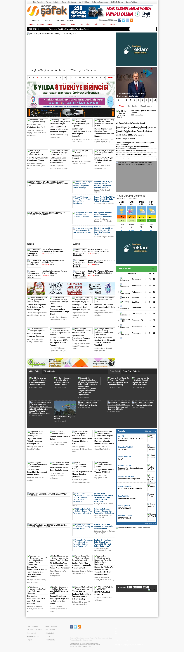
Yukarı (109, 244)
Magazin (104, 25)
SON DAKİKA (34, 29)
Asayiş (73, 25)
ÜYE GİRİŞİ (151, 20)
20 (103, 77)
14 (80, 77)
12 (72, 77)
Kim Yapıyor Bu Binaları (142, 405)
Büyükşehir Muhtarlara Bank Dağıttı (131, 150)
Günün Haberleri (33, 636)
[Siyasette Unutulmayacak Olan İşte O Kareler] (118, 404)
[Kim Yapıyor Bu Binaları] (142, 402)
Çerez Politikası (132, 2)
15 (84, 77)
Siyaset (49, 25)
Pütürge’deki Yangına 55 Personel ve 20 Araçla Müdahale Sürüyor (101, 272)
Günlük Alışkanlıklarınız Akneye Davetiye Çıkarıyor (54, 272)
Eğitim (88, 25)
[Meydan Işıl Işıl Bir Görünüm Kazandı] (143, 380)
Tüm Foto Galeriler (131, 371)
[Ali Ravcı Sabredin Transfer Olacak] (65, 380)
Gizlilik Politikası (117, 2)
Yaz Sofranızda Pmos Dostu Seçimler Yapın (53, 261)
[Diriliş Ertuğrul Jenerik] (87, 402)
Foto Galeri (60, 20)
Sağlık (96, 25)
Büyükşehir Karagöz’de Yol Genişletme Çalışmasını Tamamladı (132, 148)
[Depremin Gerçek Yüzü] (151, 497)
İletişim (56, 2)
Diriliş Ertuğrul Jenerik (125, 139)
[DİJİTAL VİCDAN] (151, 517)
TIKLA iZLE (137, 118)
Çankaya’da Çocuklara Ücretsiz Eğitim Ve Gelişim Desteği (69, 29)
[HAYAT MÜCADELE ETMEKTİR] (151, 487)
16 (88, 77)
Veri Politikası (84, 2)
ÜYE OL (140, 20)
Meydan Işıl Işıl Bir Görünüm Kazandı (139, 384)
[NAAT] (151, 458)
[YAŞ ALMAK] (151, 448)
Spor (57, 25)
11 (68, 77)
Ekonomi (64, 25)
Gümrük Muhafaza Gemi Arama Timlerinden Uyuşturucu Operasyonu (134, 132)
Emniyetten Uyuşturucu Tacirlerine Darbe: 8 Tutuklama (101, 261)
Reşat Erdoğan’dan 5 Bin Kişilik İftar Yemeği (117, 384)
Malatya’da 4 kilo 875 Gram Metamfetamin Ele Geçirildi (98, 250)
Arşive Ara (122, 587)
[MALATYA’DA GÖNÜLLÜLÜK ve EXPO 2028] (151, 438)
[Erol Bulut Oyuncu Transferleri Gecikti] (40, 380)
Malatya (32, 25)
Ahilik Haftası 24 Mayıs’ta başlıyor (130, 135)
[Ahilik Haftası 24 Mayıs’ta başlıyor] (65, 414)
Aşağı (112, 244)
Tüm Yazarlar (38, 2)
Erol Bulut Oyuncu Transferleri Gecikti (37, 384)
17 (92, 77)
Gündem (40, 25)
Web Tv (47, 20)
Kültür (81, 25)
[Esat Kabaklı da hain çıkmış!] (151, 477)
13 (76, 77)
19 (99, 77)
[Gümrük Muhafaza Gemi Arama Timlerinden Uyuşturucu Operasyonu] (40, 406)
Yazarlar (70, 20)
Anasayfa (29, 2)
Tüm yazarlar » (150, 431)
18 (96, 77)
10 (155, 100)
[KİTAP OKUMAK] (151, 507)
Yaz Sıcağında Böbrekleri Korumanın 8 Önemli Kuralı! (53, 250)
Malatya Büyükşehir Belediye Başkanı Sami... (46, 66)
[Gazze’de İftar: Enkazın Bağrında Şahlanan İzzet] (151, 468)
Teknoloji (113, 25)
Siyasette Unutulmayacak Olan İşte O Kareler (117, 408)
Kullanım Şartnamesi (100, 2)
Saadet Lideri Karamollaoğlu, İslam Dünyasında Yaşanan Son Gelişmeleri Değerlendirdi (136, 128)
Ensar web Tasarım (126, 641)
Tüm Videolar (50, 371)
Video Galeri (34, 371)
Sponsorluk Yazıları (69, 2)
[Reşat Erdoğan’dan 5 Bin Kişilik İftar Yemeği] (118, 380)
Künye (48, 2)
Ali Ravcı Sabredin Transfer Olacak (130, 123)
